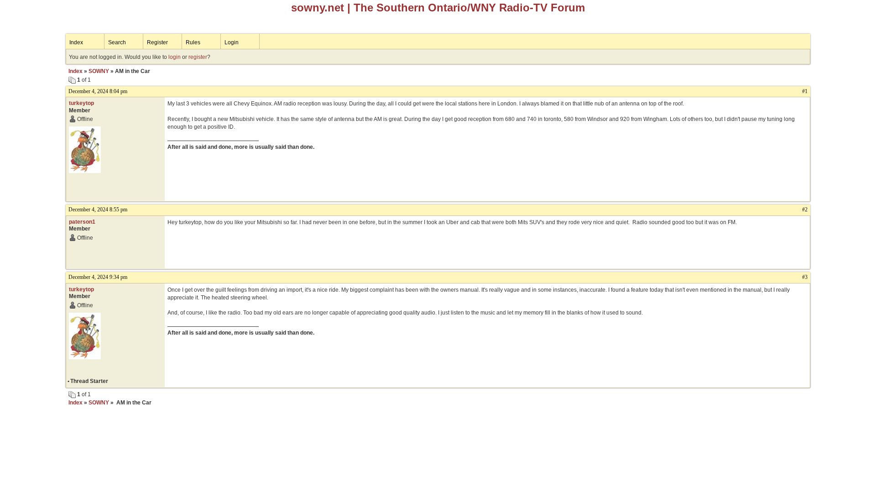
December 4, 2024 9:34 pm (97, 277)
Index (76, 42)
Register (157, 42)
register (197, 57)
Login (231, 42)
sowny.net (317, 7)
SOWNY (99, 71)
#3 (805, 277)
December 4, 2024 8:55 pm (97, 209)
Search (117, 42)
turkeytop (81, 103)
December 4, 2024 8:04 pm (97, 91)
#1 (805, 91)
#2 (805, 209)
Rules (193, 42)
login (174, 57)
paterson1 (82, 222)
